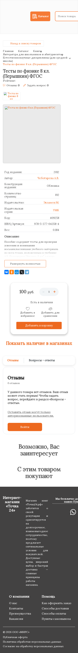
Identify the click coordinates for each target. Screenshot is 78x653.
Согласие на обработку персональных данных (33, 646)
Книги (37, 51)
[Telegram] (27, 272)
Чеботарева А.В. (48, 178)
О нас (13, 603)
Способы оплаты (54, 613)
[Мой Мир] (17, 272)
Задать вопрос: (38, 85)
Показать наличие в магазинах (39, 343)
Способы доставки (55, 608)
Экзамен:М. (51, 202)
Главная (8, 51)
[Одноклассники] (11, 272)
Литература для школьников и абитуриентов (33, 54)
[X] (22, 272)
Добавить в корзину (39, 325)
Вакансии (16, 619)
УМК (56, 210)
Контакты (16, 608)
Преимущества (20, 613)
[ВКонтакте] (6, 272)
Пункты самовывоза (56, 619)
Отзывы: (13, 85)
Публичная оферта (15, 637)
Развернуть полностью (25, 263)
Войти (24, 427)
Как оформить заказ (56, 603)
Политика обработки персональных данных (32, 641)
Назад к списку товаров (25, 43)
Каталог (23, 51)
